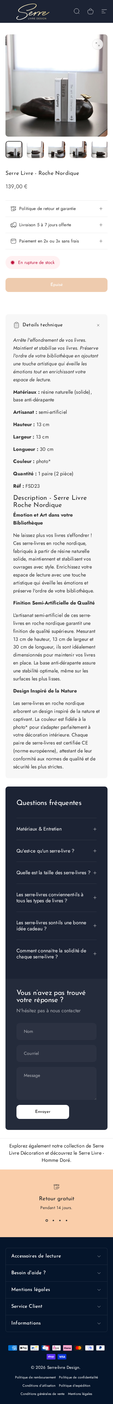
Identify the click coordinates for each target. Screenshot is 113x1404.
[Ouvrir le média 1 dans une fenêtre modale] (97, 44)
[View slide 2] (53, 1220)
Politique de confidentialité (78, 1377)
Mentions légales (80, 1393)
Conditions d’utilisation (38, 1385)
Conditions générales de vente (42, 1393)
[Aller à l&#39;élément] (13, 149)
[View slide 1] (46, 1220)
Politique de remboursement (35, 1377)
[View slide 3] (59, 1220)
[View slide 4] (66, 1220)
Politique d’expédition (75, 1385)
